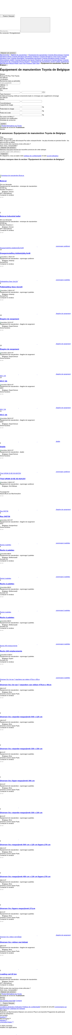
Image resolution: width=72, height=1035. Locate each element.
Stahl (34, 63)
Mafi (1, 63)
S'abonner (4, 154)
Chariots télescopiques (55, 55)
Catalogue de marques (17, 1008)
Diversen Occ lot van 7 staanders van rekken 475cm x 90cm (25, 685)
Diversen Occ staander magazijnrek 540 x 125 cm (21, 717)
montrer (3, 124)
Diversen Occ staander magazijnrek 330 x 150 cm (21, 749)
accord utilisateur (52, 156)
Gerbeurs (36, 56)
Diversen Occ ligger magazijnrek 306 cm (17, 781)
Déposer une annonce (8, 147)
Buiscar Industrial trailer (10, 216)
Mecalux (6, 63)
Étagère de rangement (9, 319)
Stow (38, 63)
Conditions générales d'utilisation (11, 1007)
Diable (2, 447)
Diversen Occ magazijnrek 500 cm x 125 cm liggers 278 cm (25, 845)
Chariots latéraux (57, 60)
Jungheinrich (64, 61)
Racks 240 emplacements (11, 651)
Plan (24, 63)
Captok (57, 61)
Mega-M (12, 63)
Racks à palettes (7, 550)
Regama (29, 63)
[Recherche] (35, 24)
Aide (13, 1000)
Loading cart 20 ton (8, 974)
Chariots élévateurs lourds (50, 58)
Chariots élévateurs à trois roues (50, 56)
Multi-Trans (18, 63)
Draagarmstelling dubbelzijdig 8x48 (15, 253)
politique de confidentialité (32, 156)
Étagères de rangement (43, 60)
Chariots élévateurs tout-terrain (24, 60)
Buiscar (3, 181)
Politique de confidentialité (31, 1007)
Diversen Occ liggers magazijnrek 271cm (17, 908)
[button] (36, 43)
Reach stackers (24, 61)
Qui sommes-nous (6, 1000)
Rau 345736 (5, 516)
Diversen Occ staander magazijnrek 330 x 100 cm (21, 813)
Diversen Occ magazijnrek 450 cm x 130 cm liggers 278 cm (25, 877)
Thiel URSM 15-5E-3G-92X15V (13, 479)
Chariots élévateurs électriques (22, 56)
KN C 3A (3, 381)
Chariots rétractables (17, 58)
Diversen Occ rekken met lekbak (14, 942)
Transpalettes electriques (33, 58)
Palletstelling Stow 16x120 (11, 287)
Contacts (19, 1000)
